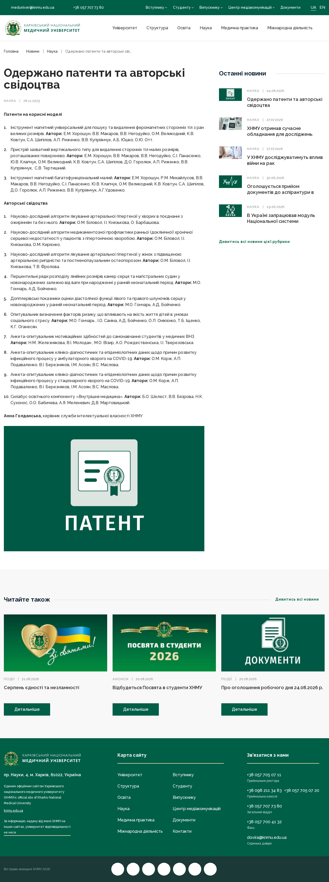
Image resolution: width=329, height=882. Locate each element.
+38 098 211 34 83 (264, 790)
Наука (206, 27)
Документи (290, 7)
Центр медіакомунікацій (250, 7)
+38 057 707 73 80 (88, 7)
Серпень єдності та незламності (41, 687)
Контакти (182, 831)
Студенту (182, 7)
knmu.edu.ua (13, 810)
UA (313, 7)
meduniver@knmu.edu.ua (32, 7)
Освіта (183, 27)
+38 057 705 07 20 (301, 790)
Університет (124, 27)
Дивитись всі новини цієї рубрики (254, 242)
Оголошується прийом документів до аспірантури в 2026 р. (280, 192)
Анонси (121, 679)
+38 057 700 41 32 (264, 821)
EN (322, 7)
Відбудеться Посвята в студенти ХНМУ (157, 687)
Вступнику (155, 7)
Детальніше (27, 709)
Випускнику (209, 7)
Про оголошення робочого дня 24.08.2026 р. (272, 687)
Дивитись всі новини (297, 599)
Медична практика (239, 27)
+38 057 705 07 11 (264, 774)
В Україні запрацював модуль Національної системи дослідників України (281, 221)
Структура (157, 27)
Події (9, 679)
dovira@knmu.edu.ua (267, 837)
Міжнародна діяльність (290, 27)
